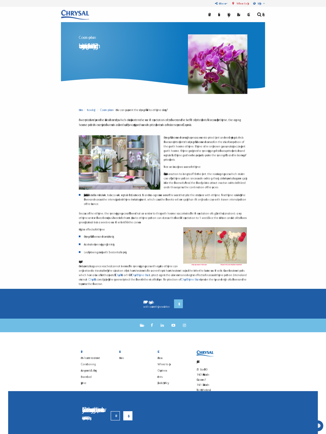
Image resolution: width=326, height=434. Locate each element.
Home (80, 110)
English (259, 3)
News (121, 358)
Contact (172, 351)
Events (160, 377)
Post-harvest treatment (90, 358)
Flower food (85, 377)
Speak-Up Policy (163, 383)
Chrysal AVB (118, 275)
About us (237, 14)
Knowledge (91, 110)
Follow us (221, 3)
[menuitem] (237, 14)
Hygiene (83, 383)
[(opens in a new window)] (152, 325)
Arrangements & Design (89, 370)
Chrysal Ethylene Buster (140, 275)
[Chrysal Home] (75, 14)
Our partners (162, 370)
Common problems (105, 110)
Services (134, 351)
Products (96, 351)
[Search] (259, 14)
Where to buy (242, 3)
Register (178, 303)
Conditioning (87, 364)
